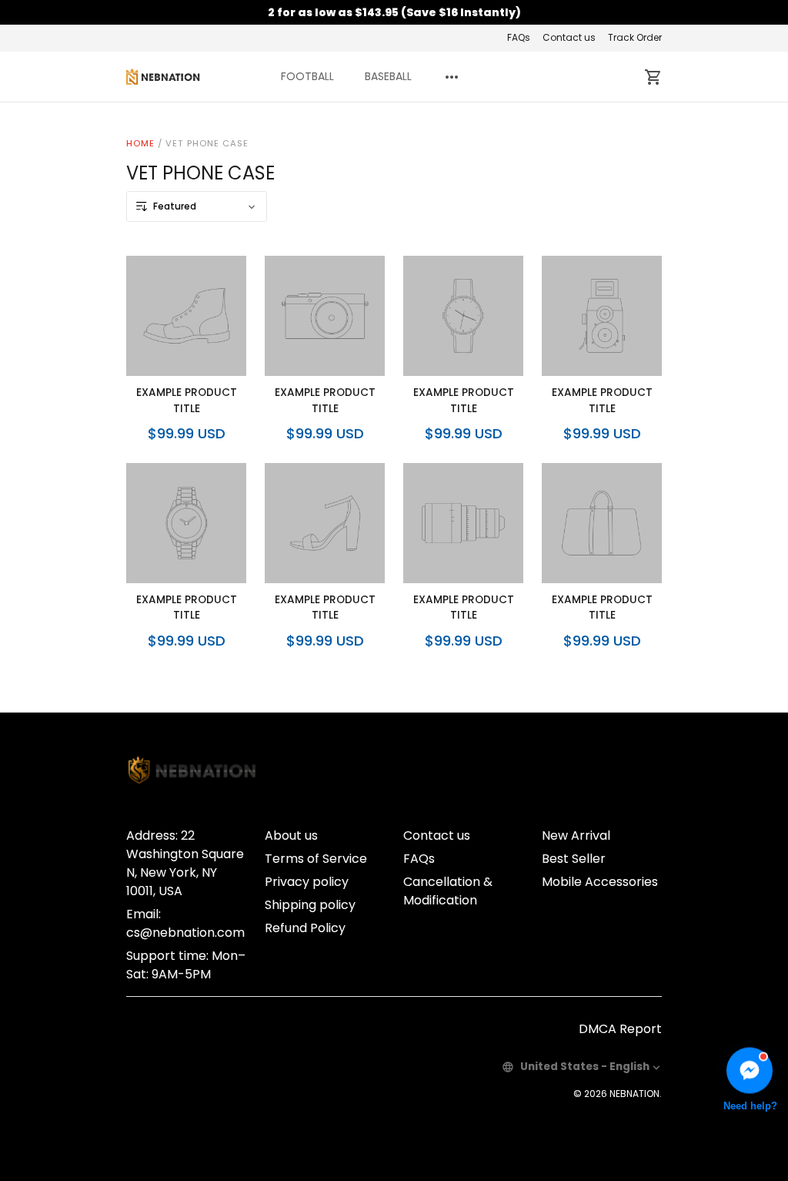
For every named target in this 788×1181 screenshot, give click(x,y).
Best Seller (574, 858)
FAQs (518, 37)
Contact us (569, 37)
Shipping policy (310, 905)
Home (140, 143)
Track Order (635, 37)
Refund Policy (305, 928)
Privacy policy (307, 882)
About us (291, 835)
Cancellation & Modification (447, 891)
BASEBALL (388, 76)
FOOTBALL (307, 76)
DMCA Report (620, 1029)
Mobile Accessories (600, 882)
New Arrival (576, 835)
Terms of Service (316, 858)
